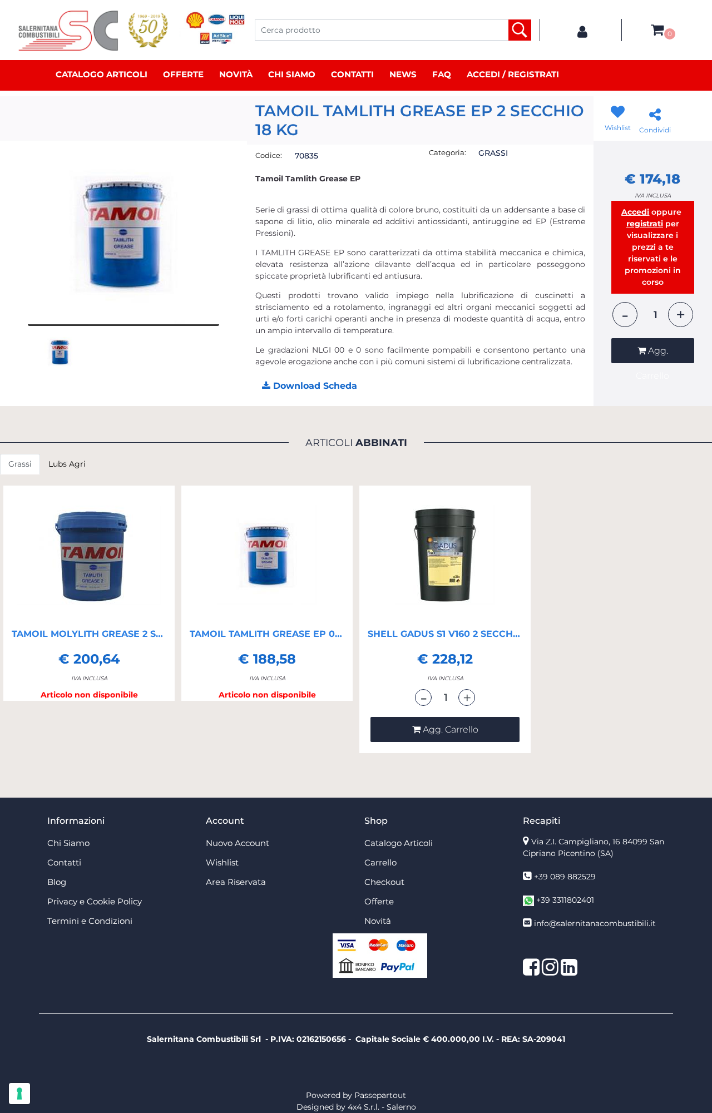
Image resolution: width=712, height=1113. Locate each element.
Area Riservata (236, 882)
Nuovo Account (237, 843)
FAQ (441, 74)
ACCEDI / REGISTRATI (513, 74)
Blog (56, 882)
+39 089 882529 (565, 877)
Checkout (384, 882)
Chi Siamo (291, 74)
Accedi (635, 212)
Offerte (183, 74)
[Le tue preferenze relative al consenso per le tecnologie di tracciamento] (19, 1093)
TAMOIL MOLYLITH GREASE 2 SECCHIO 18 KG (89, 634)
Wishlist (222, 862)
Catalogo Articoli (101, 74)
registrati (644, 224)
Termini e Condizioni (89, 921)
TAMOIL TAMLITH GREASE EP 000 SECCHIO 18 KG (267, 634)
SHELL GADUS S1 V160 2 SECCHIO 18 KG (445, 634)
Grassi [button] (20, 464)
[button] (519, 30)
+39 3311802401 (565, 900)
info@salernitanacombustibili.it (595, 923)
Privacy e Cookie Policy (94, 901)
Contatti (352, 74)
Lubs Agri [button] (67, 464)
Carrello (380, 862)
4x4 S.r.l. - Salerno (382, 1107)
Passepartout (380, 1095)
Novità (236, 74)
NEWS (403, 74)
